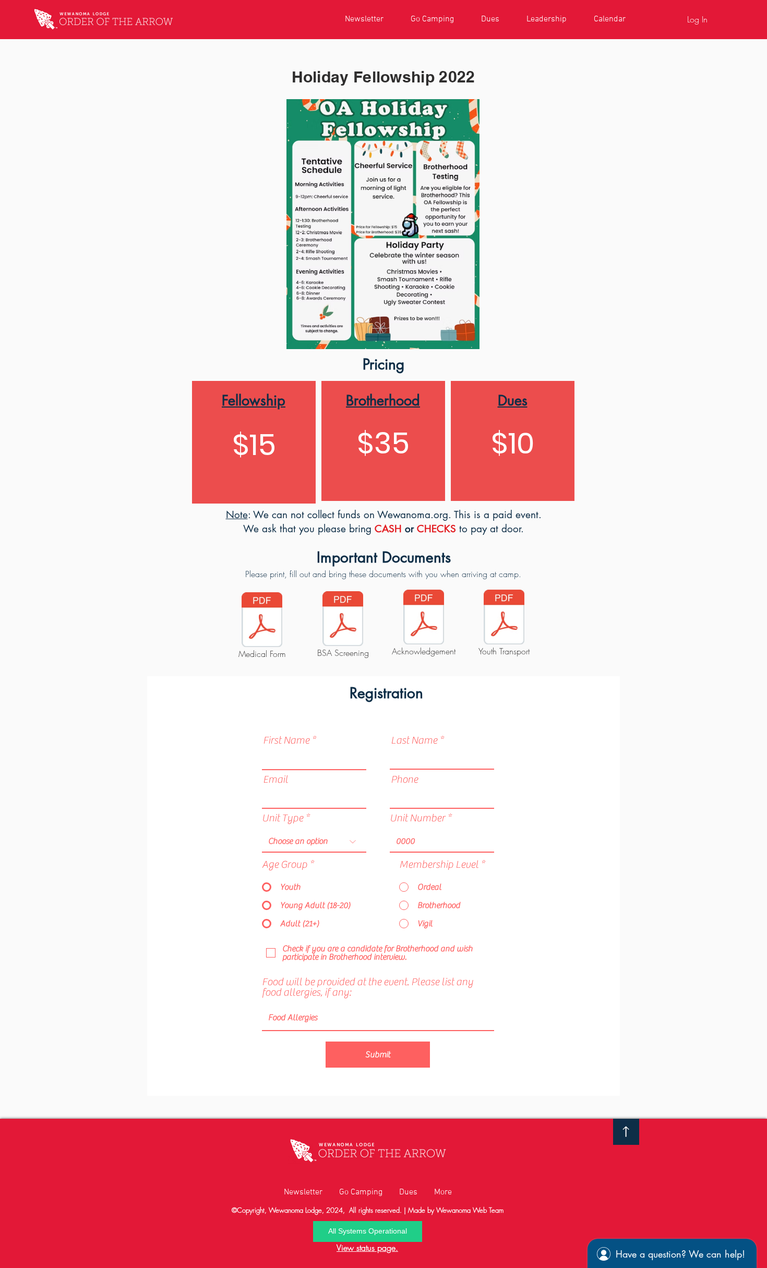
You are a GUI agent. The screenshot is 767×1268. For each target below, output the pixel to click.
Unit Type (282, 818)
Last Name (414, 740)
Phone (404, 779)
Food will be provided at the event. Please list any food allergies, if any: (367, 987)
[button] (367, 1231)
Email (275, 779)
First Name (286, 740)
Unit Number (417, 818)
